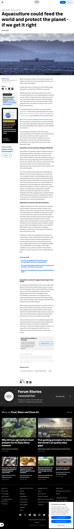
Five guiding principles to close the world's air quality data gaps (55, 442)
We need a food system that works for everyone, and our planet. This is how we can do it (37, 266)
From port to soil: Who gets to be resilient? (63, 468)
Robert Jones (5, 78)
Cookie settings (61, 525)
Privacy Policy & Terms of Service (37, 519)
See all (69, 412)
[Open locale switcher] (2, 525)
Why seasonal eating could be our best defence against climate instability (27, 470)
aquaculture (23, 111)
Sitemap (37, 522)
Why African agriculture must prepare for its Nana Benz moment (18, 442)
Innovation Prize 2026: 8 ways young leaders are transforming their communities (9, 470)
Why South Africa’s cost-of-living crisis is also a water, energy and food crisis (45, 470)
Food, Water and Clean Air (11, 10)
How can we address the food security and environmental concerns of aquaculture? (34, 261)
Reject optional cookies (61, 521)
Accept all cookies (61, 517)
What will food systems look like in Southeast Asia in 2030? (37, 271)
